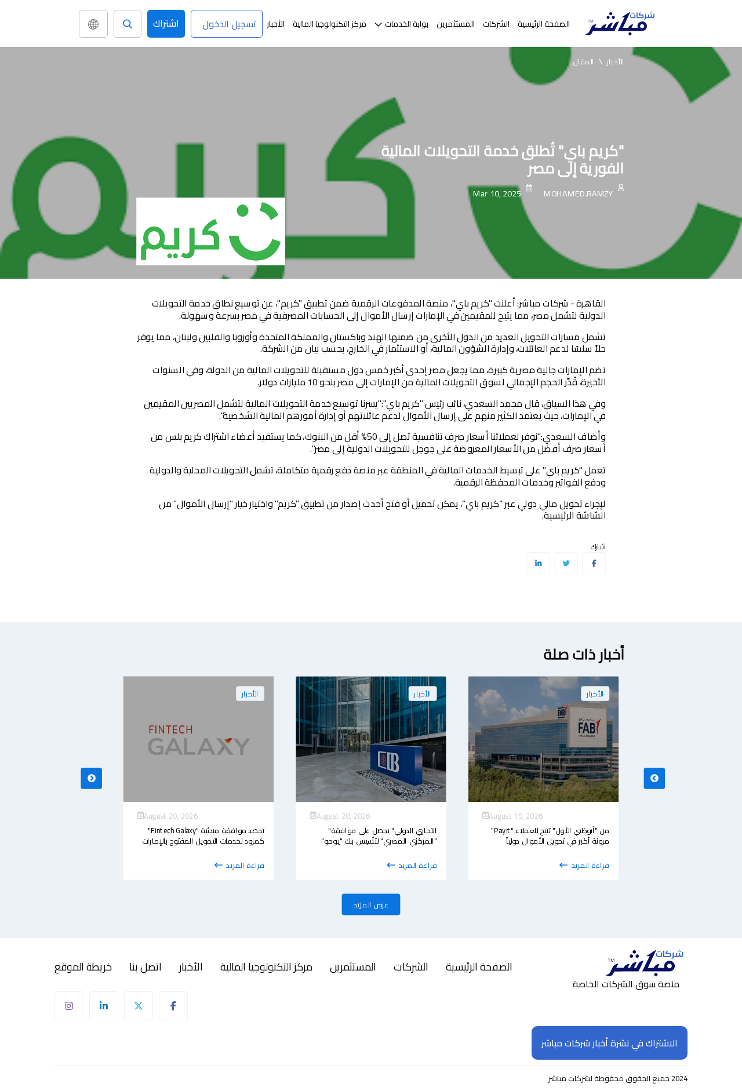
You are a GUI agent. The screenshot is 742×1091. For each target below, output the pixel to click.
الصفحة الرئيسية (544, 24)
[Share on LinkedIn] (538, 564)
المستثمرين (456, 24)
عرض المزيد (371, 904)
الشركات (496, 24)
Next (654, 778)
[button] (401, 24)
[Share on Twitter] (566, 564)
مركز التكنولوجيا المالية (329, 24)
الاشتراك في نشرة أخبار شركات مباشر (609, 1043)
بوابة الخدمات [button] (406, 24)
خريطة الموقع (83, 967)
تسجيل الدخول (229, 23)
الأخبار (276, 24)
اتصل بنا (145, 967)
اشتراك (166, 23)
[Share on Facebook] (593, 564)
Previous (91, 778)
